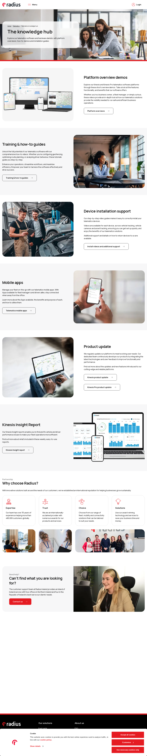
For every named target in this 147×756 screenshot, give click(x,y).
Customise (126, 742)
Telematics (16, 26)
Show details (35, 746)
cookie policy (46, 740)
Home (9, 26)
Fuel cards (42, 728)
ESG (76, 728)
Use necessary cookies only (128, 750)
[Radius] (11, 4)
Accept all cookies (127, 735)
